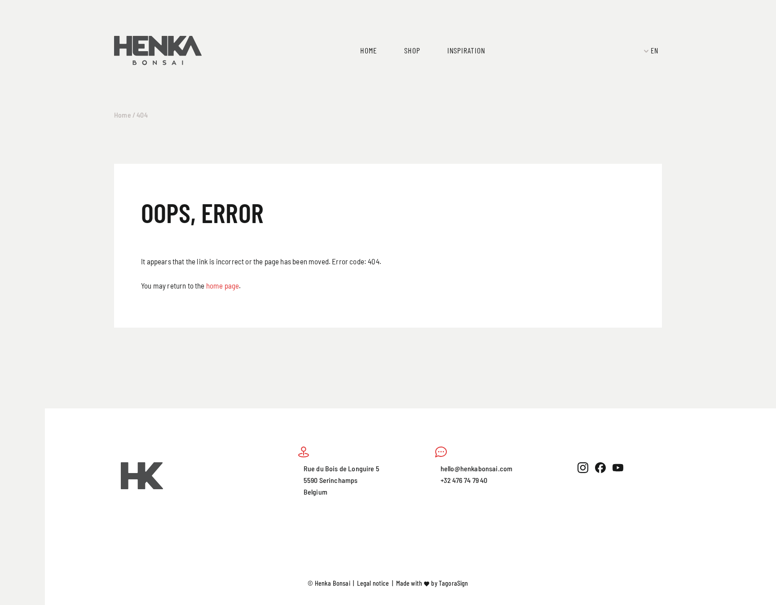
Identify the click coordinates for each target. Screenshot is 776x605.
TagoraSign (453, 583)
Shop (412, 50)
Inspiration (466, 50)
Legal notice (373, 583)
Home (368, 50)
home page (222, 285)
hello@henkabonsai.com (477, 468)
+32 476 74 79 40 (464, 479)
